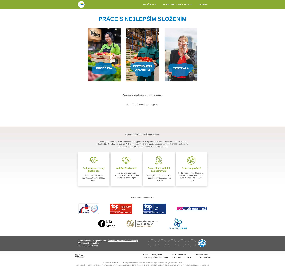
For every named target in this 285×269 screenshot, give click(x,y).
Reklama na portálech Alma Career (155, 257)
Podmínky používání (203, 257)
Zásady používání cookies (88, 243)
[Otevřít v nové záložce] (152, 243)
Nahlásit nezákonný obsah (152, 255)
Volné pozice (149, 4)
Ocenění (203, 4)
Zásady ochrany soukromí (181, 257)
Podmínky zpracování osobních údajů (123, 241)
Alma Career (93, 246)
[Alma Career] (79, 256)
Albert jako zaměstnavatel (177, 4)
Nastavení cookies (179, 255)
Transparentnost (202, 255)
